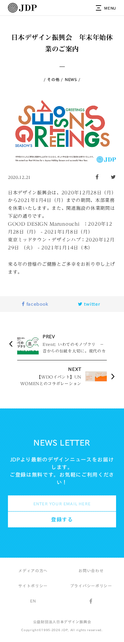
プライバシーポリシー (91, 586)
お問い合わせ (90, 570)
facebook (36, 304)
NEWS (71, 79)
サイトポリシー (33, 586)
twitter (91, 304)
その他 (53, 79)
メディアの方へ (33, 570)
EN (33, 601)
